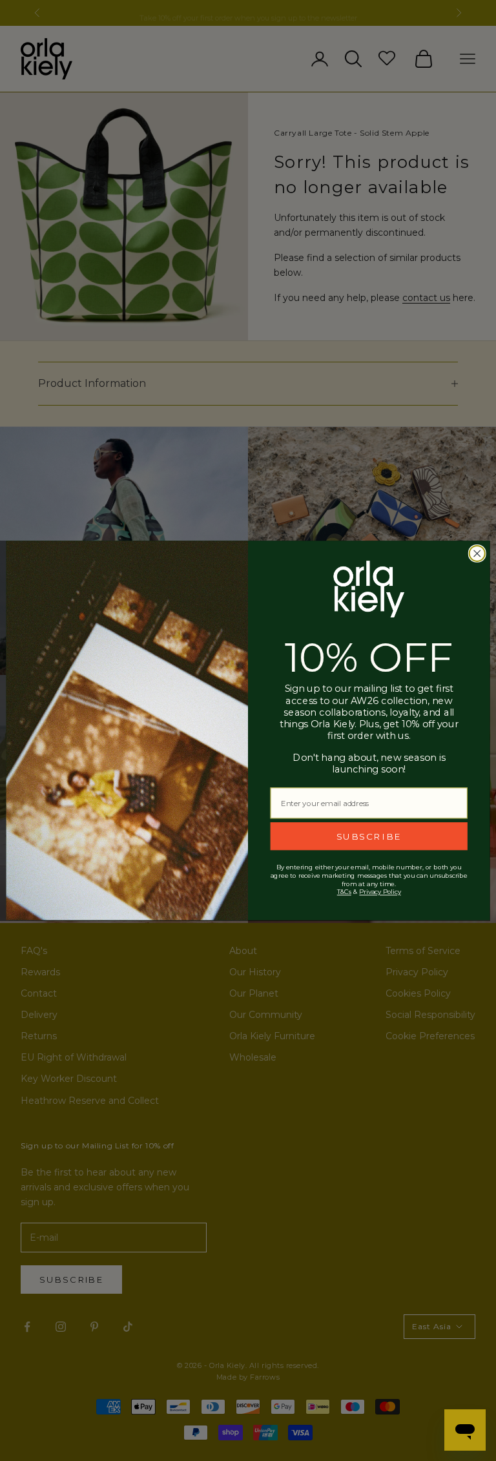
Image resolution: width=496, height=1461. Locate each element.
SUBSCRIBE (369, 836)
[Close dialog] (477, 553)
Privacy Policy (379, 892)
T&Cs (344, 892)
